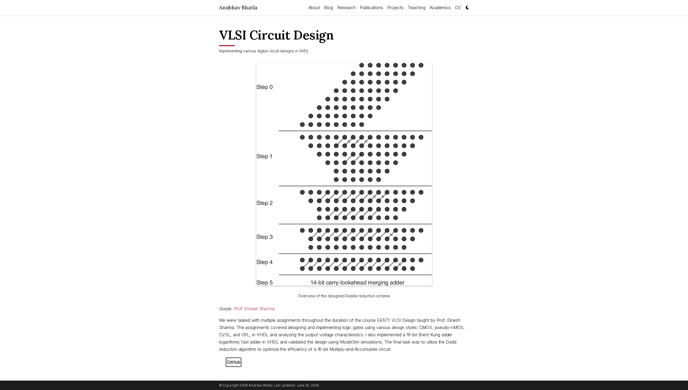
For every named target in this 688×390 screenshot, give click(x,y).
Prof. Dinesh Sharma (254, 308)
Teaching (416, 7)
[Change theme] (466, 6)
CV (458, 7)
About (314, 7)
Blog (328, 7)
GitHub (234, 362)
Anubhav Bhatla (238, 7)
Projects (395, 7)
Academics (440, 7)
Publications (371, 7)
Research (346, 7)
